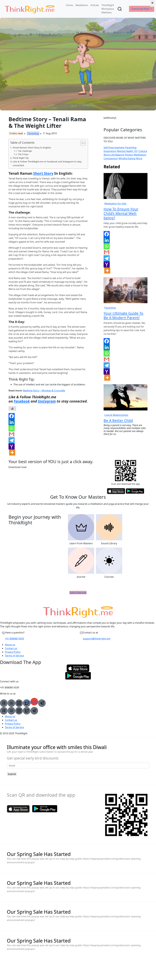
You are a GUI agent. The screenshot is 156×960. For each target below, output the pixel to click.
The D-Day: (23, 154)
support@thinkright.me (96, 638)
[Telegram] (12, 440)
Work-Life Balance (114, 154)
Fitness (129, 154)
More (139, 158)
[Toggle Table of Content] (81, 143)
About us (10, 644)
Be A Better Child (118, 420)
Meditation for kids (115, 203)
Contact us (11, 648)
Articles (94, 5)
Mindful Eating (127, 158)
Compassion (111, 158)
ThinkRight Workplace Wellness (107, 8)
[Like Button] (12, 408)
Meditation (81, 5)
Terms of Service (14, 655)
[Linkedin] (12, 422)
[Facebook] (12, 416)
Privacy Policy (12, 652)
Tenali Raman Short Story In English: (32, 147)
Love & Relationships (116, 415)
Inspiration (110, 151)
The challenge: (25, 150)
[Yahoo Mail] (12, 446)
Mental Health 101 (127, 151)
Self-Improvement (114, 147)
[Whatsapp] (12, 428)
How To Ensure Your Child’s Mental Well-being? (121, 213)
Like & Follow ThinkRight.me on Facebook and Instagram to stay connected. (47, 163)
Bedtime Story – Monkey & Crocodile (44, 390)
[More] (12, 452)
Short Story (43, 173)
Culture (142, 151)
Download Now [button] (140, 8)
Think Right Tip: (21, 157)
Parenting (33, 133)
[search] (120, 9)
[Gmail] (12, 434)
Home (69, 5)
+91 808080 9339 (14, 638)
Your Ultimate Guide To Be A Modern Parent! (123, 315)
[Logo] (29, 9)
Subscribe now (78, 592)
